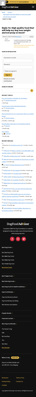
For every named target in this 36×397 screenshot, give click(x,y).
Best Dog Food (7, 253)
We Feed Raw (6, 336)
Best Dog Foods (7, 247)
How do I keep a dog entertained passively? (14, 106)
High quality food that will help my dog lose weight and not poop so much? (17, 16)
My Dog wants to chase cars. (16, 200)
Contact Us (19, 381)
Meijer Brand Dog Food (17, 165)
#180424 (31, 36)
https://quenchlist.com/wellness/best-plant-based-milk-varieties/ (24, 46)
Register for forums (9, 79)
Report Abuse (18, 36)
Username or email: (10, 58)
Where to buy (10, 358)
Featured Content (7, 319)
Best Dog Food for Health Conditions (13, 287)
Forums (10, 12)
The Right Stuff (17, 174)
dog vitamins (5, 132)
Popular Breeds (6, 313)
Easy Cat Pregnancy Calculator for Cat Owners (14, 98)
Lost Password (8, 81)
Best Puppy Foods (7, 276)
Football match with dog (19, 183)
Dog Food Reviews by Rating (10, 301)
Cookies (4, 385)
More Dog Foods (7, 268)
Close (33, 2)
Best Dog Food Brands (9, 324)
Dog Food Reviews (7, 292)
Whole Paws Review (18, 177)
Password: (7, 64)
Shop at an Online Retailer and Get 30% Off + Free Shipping (10, 364)
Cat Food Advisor (24, 2)
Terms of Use (20, 378)
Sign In (8, 75)
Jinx (3, 340)
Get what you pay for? (17, 145)
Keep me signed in (11, 71)
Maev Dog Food (16, 156)
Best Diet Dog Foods (8, 281)
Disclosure (5, 378)
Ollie (3, 333)
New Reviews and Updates (9, 305)
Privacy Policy (6, 381)
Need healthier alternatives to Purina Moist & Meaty (16, 124)
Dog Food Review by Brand (9, 297)
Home (3, 12)
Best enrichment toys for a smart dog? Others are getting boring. (18, 115)
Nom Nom (4, 344)
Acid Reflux (16, 180)
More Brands (6, 348)
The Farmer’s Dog (7, 329)
